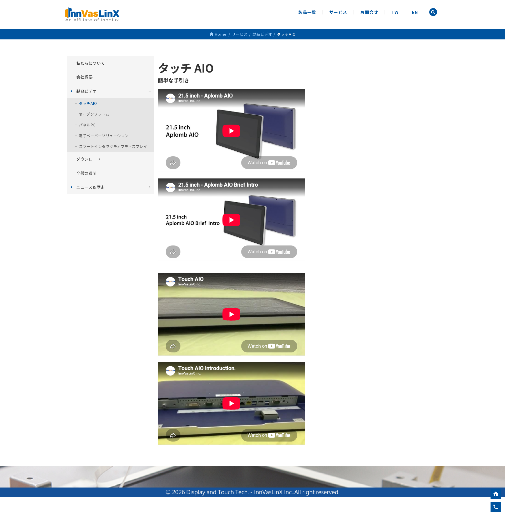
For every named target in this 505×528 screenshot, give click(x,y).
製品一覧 (307, 12)
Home (220, 34)
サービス (338, 12)
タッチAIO (88, 103)
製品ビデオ (86, 91)
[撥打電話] (496, 507)
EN (415, 12)
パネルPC (87, 124)
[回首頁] (496, 494)
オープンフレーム (94, 114)
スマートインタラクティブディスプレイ (113, 146)
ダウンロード (88, 159)
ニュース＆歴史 (90, 187)
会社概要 (84, 77)
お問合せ (369, 12)
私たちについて (90, 63)
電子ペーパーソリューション (104, 135)
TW (395, 12)
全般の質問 (86, 173)
